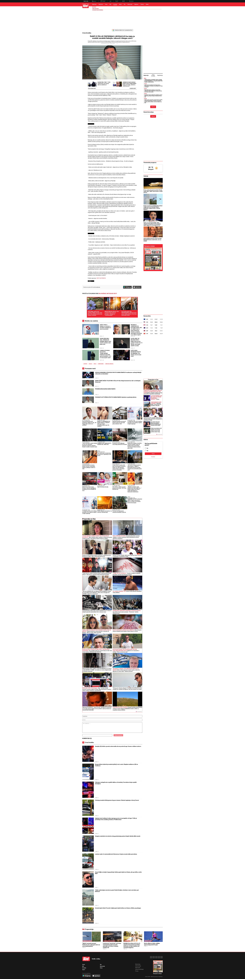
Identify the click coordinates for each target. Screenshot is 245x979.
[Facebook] (151, 957)
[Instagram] (154, 957)
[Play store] (127, 287)
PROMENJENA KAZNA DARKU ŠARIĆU (105, 389)
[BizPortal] (94, 1)
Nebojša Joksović (109, 363)
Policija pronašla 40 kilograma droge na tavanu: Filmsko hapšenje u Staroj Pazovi (117, 800)
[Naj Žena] (110, 1)
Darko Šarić (100, 363)
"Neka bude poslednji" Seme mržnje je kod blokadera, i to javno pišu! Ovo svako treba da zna (153, 81)
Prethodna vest (92, 88)
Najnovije (94, 4)
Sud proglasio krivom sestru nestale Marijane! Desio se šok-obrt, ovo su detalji (153, 240)
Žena (101, 968)
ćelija (90, 363)
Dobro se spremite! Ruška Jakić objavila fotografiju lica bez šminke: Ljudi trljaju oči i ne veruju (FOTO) (152, 224)
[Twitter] (161, 957)
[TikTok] (156, 957)
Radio (147, 4)
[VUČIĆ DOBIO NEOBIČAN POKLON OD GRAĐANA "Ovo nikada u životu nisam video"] (121, 355)
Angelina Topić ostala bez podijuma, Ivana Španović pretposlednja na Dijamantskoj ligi (153, 95)
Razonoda (130, 4)
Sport (120, 4)
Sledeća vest (133, 88)
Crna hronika (95, 8)
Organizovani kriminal (97, 10)
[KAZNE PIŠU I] (92, 84)
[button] (119, 43)
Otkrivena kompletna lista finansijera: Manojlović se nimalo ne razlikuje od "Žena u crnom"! (153, 85)
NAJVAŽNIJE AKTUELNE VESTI (108, 293)
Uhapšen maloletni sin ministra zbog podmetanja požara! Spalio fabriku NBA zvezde (117, 836)
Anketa (146, 439)
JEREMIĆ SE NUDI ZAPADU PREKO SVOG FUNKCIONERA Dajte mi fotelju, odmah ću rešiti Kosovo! (129, 84)
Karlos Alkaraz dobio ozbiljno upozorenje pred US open (152, 944)
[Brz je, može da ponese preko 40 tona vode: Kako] (153, 183)
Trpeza (142, 4)
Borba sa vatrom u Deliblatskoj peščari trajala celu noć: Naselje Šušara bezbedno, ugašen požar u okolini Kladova (153, 207)
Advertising (138, 966)
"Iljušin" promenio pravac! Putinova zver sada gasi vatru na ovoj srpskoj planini (91, 945)
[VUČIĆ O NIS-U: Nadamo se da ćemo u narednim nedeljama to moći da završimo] (90, 329)
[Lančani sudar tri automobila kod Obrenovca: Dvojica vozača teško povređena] (88, 861)
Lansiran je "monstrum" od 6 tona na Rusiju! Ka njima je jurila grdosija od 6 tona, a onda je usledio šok (112, 945)
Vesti (106, 4)
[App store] (137, 287)
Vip (124, 4)
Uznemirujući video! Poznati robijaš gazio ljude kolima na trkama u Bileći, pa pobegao (118, 908)
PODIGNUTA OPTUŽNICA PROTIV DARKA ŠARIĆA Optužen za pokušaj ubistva (115, 397)
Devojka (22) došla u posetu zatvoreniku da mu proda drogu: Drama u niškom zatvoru (118, 746)
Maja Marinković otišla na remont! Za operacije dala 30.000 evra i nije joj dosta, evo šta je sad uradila (153, 90)
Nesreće (94, 7)
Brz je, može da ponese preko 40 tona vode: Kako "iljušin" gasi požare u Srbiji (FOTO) (153, 191)
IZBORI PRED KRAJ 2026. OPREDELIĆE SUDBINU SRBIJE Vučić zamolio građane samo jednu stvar (105, 341)
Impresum (137, 967)
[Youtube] (159, 957)
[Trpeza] (116, 1)
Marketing (137, 964)
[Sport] (123, 1)
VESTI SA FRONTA (101, 278)
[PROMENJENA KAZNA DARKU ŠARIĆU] (88, 391)
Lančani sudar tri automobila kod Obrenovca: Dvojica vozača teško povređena (116, 854)
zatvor (85, 363)
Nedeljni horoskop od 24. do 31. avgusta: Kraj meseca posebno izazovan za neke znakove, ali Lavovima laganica (131, 945)
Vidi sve (153, 106)
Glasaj (153, 453)
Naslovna (101, 4)
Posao (136, 971)
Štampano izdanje (149, 246)
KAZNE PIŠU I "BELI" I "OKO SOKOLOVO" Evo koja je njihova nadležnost (104, 83)
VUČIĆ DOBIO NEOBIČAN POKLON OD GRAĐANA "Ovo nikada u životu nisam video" (136, 353)
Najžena (136, 4)
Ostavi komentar (118, 735)
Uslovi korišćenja (139, 969)
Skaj (95, 363)
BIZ (110, 4)
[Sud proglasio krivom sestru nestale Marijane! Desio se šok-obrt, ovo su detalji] (153, 231)
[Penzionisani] (131, 1)
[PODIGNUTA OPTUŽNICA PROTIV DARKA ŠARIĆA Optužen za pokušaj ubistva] (88, 399)
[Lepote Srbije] (102, 1)
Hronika (115, 4)
